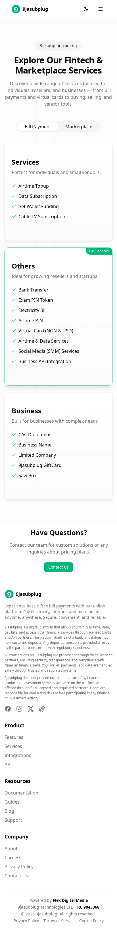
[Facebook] (8, 708)
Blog (9, 811)
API (8, 764)
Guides (12, 802)
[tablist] (58, 126)
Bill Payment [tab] (38, 126)
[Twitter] (30, 708)
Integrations (18, 755)
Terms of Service (59, 920)
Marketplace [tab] (78, 126)
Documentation (21, 793)
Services (13, 746)
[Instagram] (19, 708)
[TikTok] (42, 708)
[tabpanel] (58, 322)
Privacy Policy (19, 866)
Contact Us (58, 567)
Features (14, 737)
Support (13, 820)
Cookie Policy (91, 920)
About (11, 848)
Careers (13, 857)
